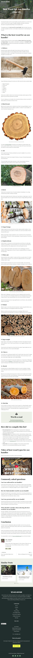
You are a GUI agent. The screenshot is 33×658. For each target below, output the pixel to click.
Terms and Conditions (16, 614)
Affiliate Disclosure (16, 616)
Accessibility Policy (16, 612)
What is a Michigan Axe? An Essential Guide (25, 554)
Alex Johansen (17, 14)
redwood (10, 361)
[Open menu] (31, 2)
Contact (16, 607)
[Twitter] (18, 656)
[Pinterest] (15, 656)
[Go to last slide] (2, 574)
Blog (16, 609)
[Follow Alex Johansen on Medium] (10, 549)
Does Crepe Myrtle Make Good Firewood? (7, 554)
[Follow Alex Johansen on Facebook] (6, 549)
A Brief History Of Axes (7, 576)
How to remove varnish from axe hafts (16, 421)
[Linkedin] (20, 656)
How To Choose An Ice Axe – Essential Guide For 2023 (24, 577)
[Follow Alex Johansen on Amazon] (8, 549)
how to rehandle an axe (17, 536)
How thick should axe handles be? (16, 420)
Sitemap (16, 617)
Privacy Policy (16, 610)
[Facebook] (13, 656)
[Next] (30, 574)
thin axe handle (8, 144)
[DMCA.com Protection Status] (16, 624)
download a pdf (13, 441)
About (16, 605)
